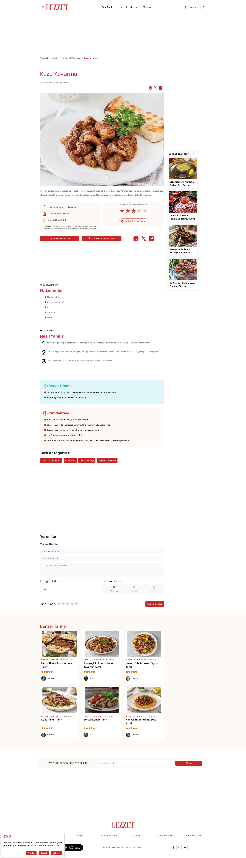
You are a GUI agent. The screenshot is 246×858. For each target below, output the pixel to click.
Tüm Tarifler (108, 7)
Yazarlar (147, 7)
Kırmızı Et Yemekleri (71, 58)
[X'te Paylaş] (155, 88)
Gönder (189, 763)
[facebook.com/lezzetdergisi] (173, 847)
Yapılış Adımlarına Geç (103, 238)
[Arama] (203, 7)
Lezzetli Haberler (128, 7)
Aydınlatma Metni (109, 835)
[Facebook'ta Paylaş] (161, 88)
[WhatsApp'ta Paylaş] (150, 88)
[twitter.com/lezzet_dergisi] (185, 847)
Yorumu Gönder (154, 604)
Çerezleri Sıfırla (193, 835)
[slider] (133, 211)
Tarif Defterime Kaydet (135, 221)
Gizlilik (137, 835)
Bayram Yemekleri (107, 460)
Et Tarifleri (70, 460)
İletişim (80, 835)
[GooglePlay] (72, 847)
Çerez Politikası (165, 835)
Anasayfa (44, 58)
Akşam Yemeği (87, 460)
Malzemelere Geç (61, 238)
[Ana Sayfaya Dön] (123, 825)
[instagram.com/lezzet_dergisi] (179, 847)
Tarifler (55, 58)
